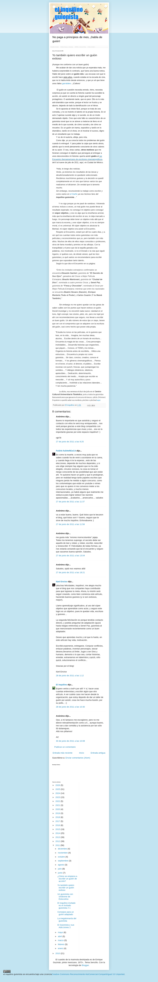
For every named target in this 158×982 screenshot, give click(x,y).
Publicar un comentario (65, 747)
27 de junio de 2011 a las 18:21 (70, 572)
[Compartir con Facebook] (92, 405)
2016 (58, 825)
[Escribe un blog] (89, 405)
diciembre (63, 849)
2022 (58, 801)
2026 (58, 785)
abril (60, 936)
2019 (58, 813)
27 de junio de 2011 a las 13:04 (70, 555)
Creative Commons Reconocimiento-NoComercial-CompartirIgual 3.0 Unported (88, 974)
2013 (58, 837)
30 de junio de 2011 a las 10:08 (70, 741)
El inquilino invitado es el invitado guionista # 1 (66, 905)
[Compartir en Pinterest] (94, 405)
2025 (58, 789)
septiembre (63, 861)
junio (60, 873)
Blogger (85, 965)
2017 (58, 821)
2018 (58, 817)
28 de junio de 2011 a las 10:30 (70, 707)
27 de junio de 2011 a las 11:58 (70, 524)
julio (60, 869)
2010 (58, 953)
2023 (58, 797)
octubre (61, 857)
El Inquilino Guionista (55, 46)
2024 (58, 793)
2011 (57, 845)
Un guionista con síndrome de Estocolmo (65, 896)
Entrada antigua (98, 753)
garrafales (66, 83)
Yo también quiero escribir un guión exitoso (65, 887)
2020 (58, 809)
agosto (61, 865)
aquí (98, 400)
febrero (61, 944)
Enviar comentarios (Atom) (78, 758)
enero (61, 948)
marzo (61, 940)
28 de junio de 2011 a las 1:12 (70, 675)
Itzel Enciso (61, 581)
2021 (58, 805)
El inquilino (70, 405)
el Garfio (73, 194)
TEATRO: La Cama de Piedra (80, 46)
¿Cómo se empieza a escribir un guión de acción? (67, 878)
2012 (58, 841)
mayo (61, 932)
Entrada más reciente (62, 753)
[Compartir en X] (91, 405)
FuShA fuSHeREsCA (66, 451)
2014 (58, 833)
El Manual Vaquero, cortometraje (66, 46)
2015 (58, 829)
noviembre (63, 853)
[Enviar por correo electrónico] (88, 405)
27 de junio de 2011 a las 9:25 (70, 441)
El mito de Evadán (91, 46)
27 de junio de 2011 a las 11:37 (70, 501)
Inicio (81, 753)
